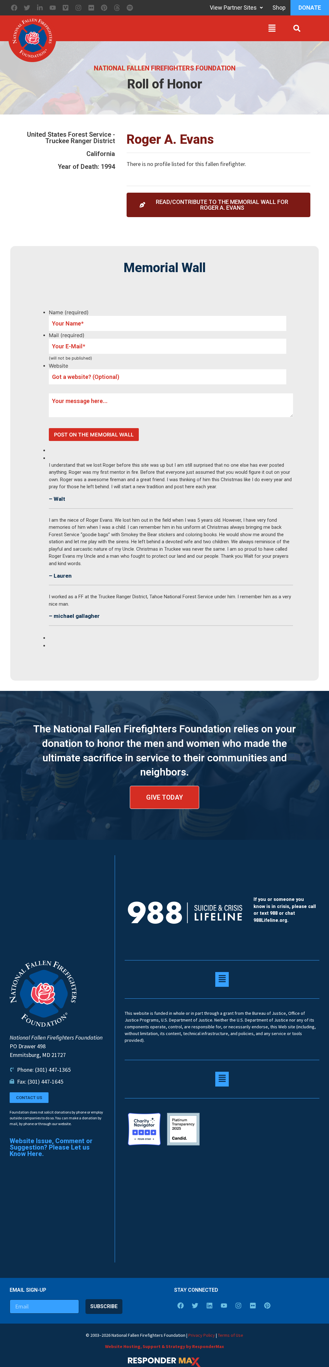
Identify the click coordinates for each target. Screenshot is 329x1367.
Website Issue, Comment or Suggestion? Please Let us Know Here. (51, 1147)
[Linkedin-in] (39, 7)
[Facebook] (14, 7)
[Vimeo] (65, 7)
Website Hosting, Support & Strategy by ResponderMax (164, 1346)
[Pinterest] (104, 7)
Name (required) (69, 312)
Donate (309, 7)
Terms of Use (230, 1335)
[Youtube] (52, 7)
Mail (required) (66, 335)
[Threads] (117, 7)
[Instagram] (78, 7)
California (100, 154)
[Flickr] (91, 7)
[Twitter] (27, 7)
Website (58, 365)
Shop (279, 7)
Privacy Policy (201, 1335)
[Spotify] (129, 7)
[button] (167, 29)
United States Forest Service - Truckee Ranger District (71, 138)
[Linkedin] (209, 1305)
